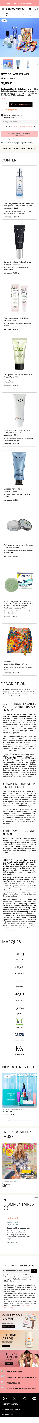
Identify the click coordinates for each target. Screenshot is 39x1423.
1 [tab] (9, 1121)
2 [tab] (12, 1121)
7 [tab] (27, 1121)
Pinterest (14, 139)
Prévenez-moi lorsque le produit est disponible (20, 134)
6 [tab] (24, 1121)
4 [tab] (18, 1121)
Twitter (14, 1398)
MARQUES (32, 149)
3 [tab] (15, 1121)
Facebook (4, 1398)
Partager (4, 139)
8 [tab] (30, 1121)
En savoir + (5, 99)
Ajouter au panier (20, 104)
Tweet (9, 139)
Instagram (34, 1398)
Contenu (7, 149)
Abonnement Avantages (10, 1181)
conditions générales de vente (23, 126)
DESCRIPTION (19, 149)
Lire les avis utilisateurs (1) (12, 115)
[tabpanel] (19, 1096)
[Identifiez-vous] (30, 9)
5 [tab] (21, 1121)
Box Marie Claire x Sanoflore (12, 1109)
